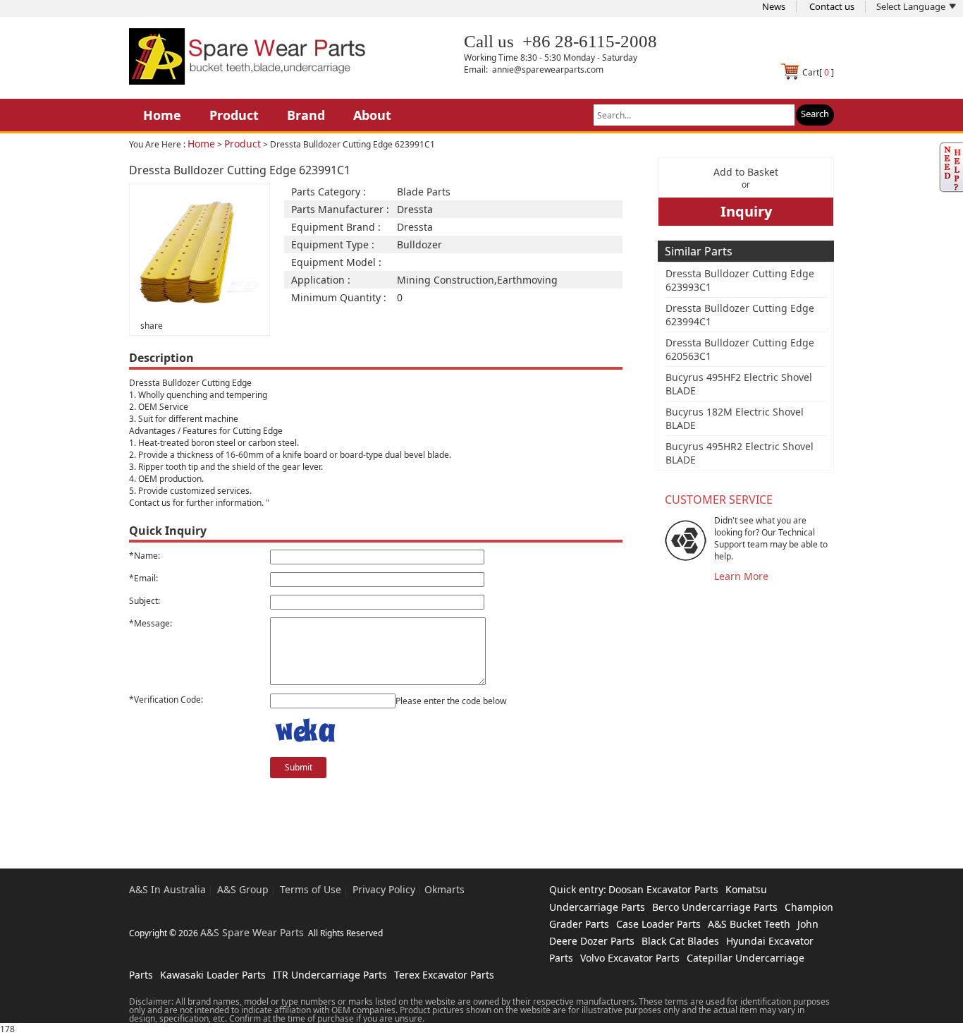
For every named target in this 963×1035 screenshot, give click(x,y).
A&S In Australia (167, 889)
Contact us (831, 6)
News (773, 6)
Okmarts (444, 889)
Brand (306, 115)
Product (234, 115)
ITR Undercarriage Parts (330, 974)
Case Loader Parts (658, 924)
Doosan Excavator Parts (663, 889)
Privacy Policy (383, 889)
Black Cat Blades (680, 941)
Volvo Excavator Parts (630, 957)
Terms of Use (310, 889)
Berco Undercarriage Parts (715, 907)
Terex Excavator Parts (444, 974)
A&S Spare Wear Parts (252, 932)
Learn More (741, 576)
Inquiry (746, 211)
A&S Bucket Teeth (749, 924)
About (372, 115)
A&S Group (243, 889)
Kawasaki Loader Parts (213, 974)
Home (162, 115)
